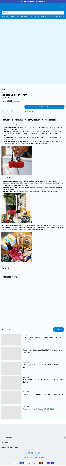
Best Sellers (14, 16)
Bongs (37, 16)
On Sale (31, 16)
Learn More (6, 438)
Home (3, 89)
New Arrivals (24, 16)
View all (58, 329)
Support (5, 443)
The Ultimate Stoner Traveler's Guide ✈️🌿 (38, 409)
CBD (63, 16)
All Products (6, 16)
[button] (5, 98)
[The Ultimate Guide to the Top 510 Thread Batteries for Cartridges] (11, 353)
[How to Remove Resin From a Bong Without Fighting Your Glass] (11, 339)
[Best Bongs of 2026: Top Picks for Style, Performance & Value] (11, 368)
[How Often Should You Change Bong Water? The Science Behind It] (11, 383)
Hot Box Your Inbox (10, 448)
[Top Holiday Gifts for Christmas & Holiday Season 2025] (11, 397)
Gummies (57, 16)
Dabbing (50, 16)
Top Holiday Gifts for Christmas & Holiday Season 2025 (43, 394)
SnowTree (5, 92)
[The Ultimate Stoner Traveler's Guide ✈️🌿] (11, 412)
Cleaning (43, 16)
